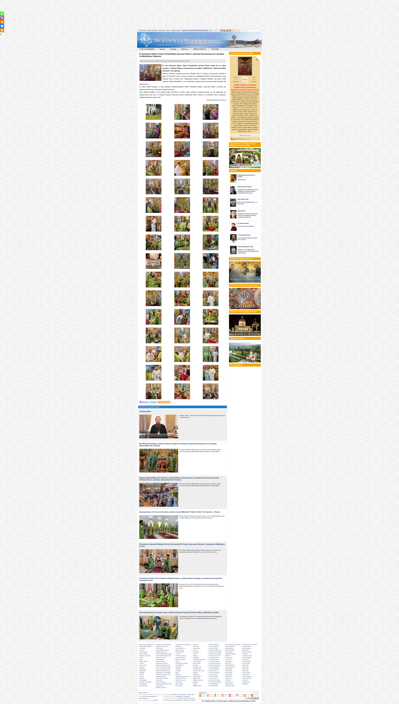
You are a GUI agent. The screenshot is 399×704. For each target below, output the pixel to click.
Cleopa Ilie (245, 653)
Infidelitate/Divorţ (197, 685)
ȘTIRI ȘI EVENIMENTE (147, 49)
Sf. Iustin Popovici (212, 674)
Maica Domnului (143, 652)
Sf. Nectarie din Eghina (214, 680)
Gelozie (195, 653)
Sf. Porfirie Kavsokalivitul (214, 682)
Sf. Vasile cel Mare (213, 648)
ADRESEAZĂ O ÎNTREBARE (182, 696)
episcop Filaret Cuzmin (182, 61)
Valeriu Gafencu (229, 682)
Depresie (195, 655)
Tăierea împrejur (160, 659)
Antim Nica (228, 655)
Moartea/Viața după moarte (182, 676)
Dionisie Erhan (229, 657)
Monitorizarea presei (180, 680)
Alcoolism (177, 674)
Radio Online (178, 682)
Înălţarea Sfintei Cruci (161, 652)
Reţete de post (159, 685)
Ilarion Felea (245, 667)
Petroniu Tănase (246, 672)
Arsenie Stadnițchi (229, 646)
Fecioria (195, 650)
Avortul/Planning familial (199, 659)
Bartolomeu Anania (247, 652)
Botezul (141, 659)
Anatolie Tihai (228, 652)
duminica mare (171, 61)
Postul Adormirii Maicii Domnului (164, 683)
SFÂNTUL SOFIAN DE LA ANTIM (186, 698)
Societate (173, 49)
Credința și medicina (180, 655)
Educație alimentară (180, 657)
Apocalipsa (178, 646)
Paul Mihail (228, 680)
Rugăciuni (141, 672)
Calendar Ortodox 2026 (162, 646)
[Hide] (1, 34)
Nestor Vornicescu (230, 667)
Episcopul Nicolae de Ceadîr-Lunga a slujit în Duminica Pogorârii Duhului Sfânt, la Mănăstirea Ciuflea (179, 612)
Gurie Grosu (228, 659)
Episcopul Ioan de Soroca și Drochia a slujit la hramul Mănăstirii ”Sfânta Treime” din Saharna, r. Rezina (179, 512)
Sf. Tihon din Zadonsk (213, 661)
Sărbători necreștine (161, 687)
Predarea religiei (179, 652)
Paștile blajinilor (143, 680)
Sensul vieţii (196, 646)
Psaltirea (141, 676)
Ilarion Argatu (245, 665)
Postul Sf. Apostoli (160, 682)
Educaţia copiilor (197, 668)
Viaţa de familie (196, 663)
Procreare (195, 665)
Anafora (141, 657)
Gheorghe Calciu (246, 661)
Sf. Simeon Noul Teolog (214, 655)
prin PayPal (155, 700)
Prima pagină (142, 30)
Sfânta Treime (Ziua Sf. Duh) (163, 674)
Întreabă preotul (143, 685)
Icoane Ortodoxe (143, 653)
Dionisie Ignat (245, 659)
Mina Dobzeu (228, 676)
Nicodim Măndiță (246, 678)
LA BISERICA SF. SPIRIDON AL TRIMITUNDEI (182, 694)
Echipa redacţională (143, 698)
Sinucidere (178, 668)
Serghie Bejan (228, 668)
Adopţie (195, 683)
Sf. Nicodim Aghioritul (213, 667)
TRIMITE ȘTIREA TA (199, 49)
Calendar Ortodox (175, 30)
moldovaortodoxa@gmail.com (149, 696)
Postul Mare (159, 680)
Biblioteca (184, 49)
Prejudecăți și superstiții (181, 663)
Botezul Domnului (160, 661)
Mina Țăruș (228, 663)
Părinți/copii (196, 674)
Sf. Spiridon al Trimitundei (214, 652)
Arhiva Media (178, 685)
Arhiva (168, 30)
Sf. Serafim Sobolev (213, 685)
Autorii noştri (162, 30)
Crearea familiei (197, 661)
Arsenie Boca (245, 650)
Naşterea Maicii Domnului (162, 650)
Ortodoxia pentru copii (198, 670)
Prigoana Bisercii (179, 650)
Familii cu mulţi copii (198, 680)
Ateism (177, 672)
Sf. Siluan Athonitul (213, 676)
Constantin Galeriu (247, 655)
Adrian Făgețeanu (246, 648)
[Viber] (2, 18)
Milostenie (141, 667)
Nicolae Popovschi (230, 665)
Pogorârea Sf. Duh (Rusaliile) (163, 672)
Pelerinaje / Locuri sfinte (145, 682)
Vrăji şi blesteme (179, 665)
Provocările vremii (180, 648)
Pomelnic (141, 674)
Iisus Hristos (142, 648)
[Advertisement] (63, 14)
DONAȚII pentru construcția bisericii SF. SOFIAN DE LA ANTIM (179, 700)
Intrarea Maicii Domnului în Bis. (163, 655)
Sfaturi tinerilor (196, 648)
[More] (2, 30)
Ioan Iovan (245, 680)
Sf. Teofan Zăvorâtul (213, 659)
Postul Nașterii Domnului (162, 678)
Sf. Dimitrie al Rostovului (214, 665)
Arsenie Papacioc (246, 646)
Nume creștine (143, 665)
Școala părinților (197, 676)
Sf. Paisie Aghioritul (213, 683)
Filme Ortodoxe (179, 683)
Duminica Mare (145, 411)
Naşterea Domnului (161, 657)
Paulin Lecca (228, 678)
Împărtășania (142, 670)
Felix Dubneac (229, 674)
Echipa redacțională (152, 30)
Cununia (141, 663)
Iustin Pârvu (245, 668)
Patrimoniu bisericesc (180, 678)
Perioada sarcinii (197, 667)
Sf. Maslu (141, 678)
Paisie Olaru (245, 670)
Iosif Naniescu (228, 661)
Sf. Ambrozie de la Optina (214, 653)
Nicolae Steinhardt (246, 676)
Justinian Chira (246, 682)
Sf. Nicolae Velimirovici (214, 668)
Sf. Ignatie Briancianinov (214, 663)
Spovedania (142, 668)
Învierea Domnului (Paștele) (163, 668)
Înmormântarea (143, 683)
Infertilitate (195, 682)
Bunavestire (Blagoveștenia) (163, 665)
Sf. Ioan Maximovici (213, 670)
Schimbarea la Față (161, 676)
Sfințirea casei (196, 678)
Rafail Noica (245, 683)
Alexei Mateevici (229, 648)
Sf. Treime (142, 650)
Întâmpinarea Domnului (161, 663)
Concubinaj (196, 652)
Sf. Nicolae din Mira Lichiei (215, 650)
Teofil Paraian (245, 674)
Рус (210, 30)
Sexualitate (178, 667)
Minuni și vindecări (180, 659)
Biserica (162, 49)
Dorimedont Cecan (230, 685)
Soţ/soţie (195, 672)
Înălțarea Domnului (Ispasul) (163, 670)
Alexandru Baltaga (229, 650)
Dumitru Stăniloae (246, 657)
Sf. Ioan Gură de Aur (213, 646)
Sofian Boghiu (228, 670)
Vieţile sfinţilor (159, 648)
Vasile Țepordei (229, 683)
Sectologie (178, 670)
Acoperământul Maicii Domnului (164, 653)
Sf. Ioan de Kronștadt (213, 672)
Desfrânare (196, 657)
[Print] (2, 22)
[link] (215, 100)
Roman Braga (228, 672)
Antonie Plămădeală (230, 653)
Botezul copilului (143, 661)
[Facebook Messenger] (2, 26)
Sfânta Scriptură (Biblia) (145, 646)
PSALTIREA (215, 49)
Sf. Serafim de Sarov (213, 657)
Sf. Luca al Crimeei (213, 678)
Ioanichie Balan (246, 663)
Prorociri (177, 661)
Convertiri (177, 653)
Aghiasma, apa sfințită (144, 655)
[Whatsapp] (2, 14)
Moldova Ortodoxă (143, 692)
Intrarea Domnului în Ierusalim (163, 667)
